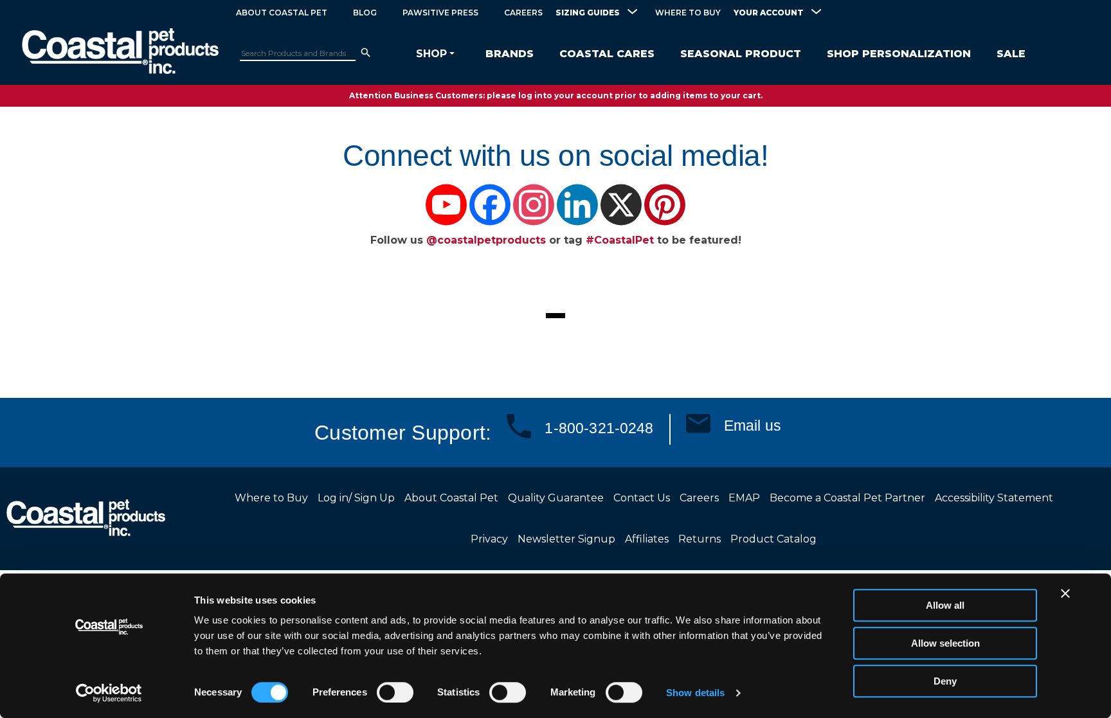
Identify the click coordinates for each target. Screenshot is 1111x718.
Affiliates (647, 539)
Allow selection (945, 643)
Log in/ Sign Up (356, 498)
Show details (695, 692)
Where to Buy (688, 12)
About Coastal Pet (281, 12)
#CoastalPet (620, 240)
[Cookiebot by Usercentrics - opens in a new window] (109, 693)
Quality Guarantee (556, 498)
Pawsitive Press (440, 12)
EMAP (744, 498)
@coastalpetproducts (487, 240)
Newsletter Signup (566, 539)
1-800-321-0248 (599, 428)
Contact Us (641, 498)
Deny (945, 681)
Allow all (945, 605)
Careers (523, 12)
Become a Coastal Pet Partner (847, 498)
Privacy (489, 539)
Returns (699, 539)
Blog (365, 12)
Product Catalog (773, 539)
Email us (752, 425)
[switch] (395, 692)
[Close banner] (1065, 593)
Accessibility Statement (994, 498)
